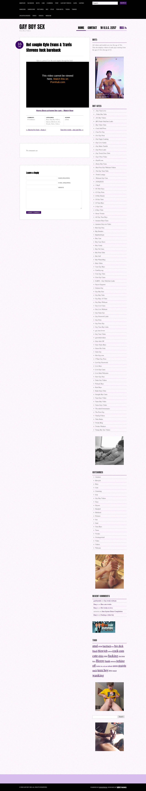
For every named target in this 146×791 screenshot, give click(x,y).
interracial (113, 661)
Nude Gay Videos (101, 380)
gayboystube (97, 601)
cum (121, 651)
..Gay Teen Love (100, 111)
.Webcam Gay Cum (101, 178)
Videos (41, 15)
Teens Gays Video (101, 405)
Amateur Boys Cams (101, 221)
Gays (75, 3)
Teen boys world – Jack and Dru (71, 130)
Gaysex (81, 3)
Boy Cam (98, 238)
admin (67, 119)
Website (61, 187)
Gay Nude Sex (100, 313)
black (94, 650)
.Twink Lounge (100, 174)
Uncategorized (24, 15)
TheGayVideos (100, 416)
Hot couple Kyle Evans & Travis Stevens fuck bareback (49, 47)
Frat (56, 3)
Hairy (93, 661)
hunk (107, 661)
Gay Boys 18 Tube (101, 299)
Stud (52, 9)
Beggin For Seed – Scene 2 (36, 130)
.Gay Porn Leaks (100, 150)
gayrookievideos (100, 338)
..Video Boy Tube (101, 114)
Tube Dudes (99, 419)
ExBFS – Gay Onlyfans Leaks (105, 281)
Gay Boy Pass (99, 291)
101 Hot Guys (99, 189)
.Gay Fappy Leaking (101, 139)
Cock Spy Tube (100, 274)
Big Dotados (99, 231)
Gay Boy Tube (99, 295)
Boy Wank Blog (100, 260)
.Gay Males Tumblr (101, 146)
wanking (98, 675)
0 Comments (31, 119)
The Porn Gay (99, 412)
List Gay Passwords (101, 362)
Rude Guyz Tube (100, 391)
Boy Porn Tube (100, 252)
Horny (100, 660)
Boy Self (98, 256)
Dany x (96, 604)
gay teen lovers (100, 330)
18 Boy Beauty (100, 196)
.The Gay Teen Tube (101, 171)
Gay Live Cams (100, 306)
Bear (112, 646)
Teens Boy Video (100, 401)
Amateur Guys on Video (103, 224)
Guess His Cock (100, 348)
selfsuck (110, 666)
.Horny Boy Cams (101, 164)
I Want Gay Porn (100, 359)
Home (81, 28)
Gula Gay (98, 352)
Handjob (22, 9)
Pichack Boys (99, 384)
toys (110, 670)
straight (122, 665)
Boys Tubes (99, 263)
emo (105, 656)
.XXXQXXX (99, 182)
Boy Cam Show (100, 242)
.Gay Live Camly (100, 142)
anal (95, 645)
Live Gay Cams (100, 369)
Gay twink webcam (110, 601)
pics (102, 666)
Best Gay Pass (99, 228)
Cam (43, 3)
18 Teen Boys (99, 203)
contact (92, 28)
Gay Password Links (101, 316)
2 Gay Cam (99, 206)
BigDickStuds (99, 235)
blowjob (102, 651)
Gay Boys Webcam (101, 302)
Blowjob (31, 3)
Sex (47, 9)
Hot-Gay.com (99, 355)
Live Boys (98, 366)
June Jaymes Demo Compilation (112, 611)
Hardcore (31, 9)
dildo (100, 656)
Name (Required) (64, 178)
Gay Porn (98, 320)
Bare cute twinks (106, 604)
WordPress (103, 787)
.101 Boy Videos (100, 118)
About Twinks (99, 213)
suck (94, 670)
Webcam (48, 15)
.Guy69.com (99, 160)
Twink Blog (99, 423)
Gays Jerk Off (99, 341)
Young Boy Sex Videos (102, 430)
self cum (105, 666)
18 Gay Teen (99, 199)
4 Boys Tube (99, 210)
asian (100, 646)
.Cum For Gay (100, 132)
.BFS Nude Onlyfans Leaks (104, 121)
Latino (98, 666)
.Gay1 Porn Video (101, 157)
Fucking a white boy (107, 615)
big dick (118, 646)
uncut (115, 670)
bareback (107, 646)
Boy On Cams (99, 249)
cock (115, 650)
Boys (37, 3)
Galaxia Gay (99, 288)
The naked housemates (102, 408)
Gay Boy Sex (32, 27)
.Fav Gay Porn (100, 135)
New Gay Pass (99, 377)
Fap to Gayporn (100, 284)
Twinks (74, 9)
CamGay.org (99, 270)
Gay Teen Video (100, 334)
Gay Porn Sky (99, 323)
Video (34, 15)
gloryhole (122, 656)
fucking (113, 655)
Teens (67, 9)
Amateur (22, 3)
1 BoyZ (97, 185)
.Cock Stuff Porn (100, 128)
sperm (115, 665)
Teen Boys (59, 9)
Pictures (40, 9)
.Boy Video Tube (100, 125)
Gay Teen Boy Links (101, 327)
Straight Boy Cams (101, 394)
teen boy (102, 670)
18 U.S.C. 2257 (108, 28)
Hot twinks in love (107, 608)
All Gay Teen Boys (101, 217)
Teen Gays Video (100, 398)
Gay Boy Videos (66, 3)
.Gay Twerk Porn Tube (102, 153)
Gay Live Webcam (101, 309)
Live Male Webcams (101, 373)
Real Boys (98, 387)
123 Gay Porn (99, 192)
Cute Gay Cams (100, 277)
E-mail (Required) (64, 182)
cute (95, 655)
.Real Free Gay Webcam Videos (105, 167)
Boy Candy (98, 245)
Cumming (50, 3)
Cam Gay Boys (100, 267)
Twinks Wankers (100, 426)
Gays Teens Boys (100, 345)
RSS (122, 28)
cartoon (110, 651)
